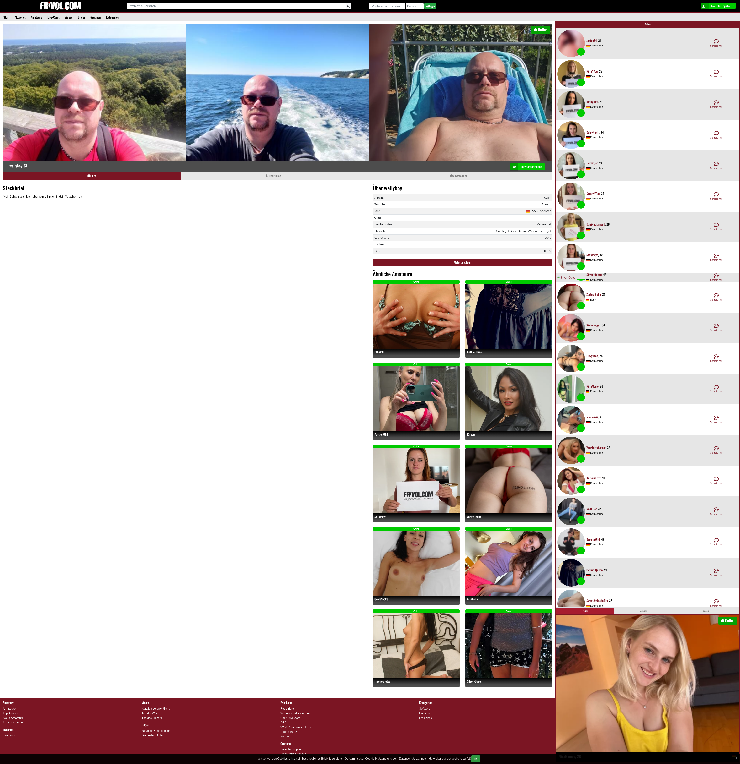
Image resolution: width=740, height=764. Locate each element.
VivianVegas (593, 325)
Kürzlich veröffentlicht (156, 709)
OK (475, 758)
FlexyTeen (592, 355)
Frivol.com (60, 5)
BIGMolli (379, 352)
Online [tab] (648, 24)
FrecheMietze (382, 681)
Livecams (9, 735)
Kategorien (112, 17)
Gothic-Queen (475, 352)
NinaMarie (592, 386)
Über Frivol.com (290, 718)
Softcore (424, 709)
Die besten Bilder (152, 735)
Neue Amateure (13, 718)
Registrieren (287, 709)
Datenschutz (288, 732)
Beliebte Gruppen (291, 749)
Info (93, 175)
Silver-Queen (474, 681)
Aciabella (472, 599)
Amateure (36, 17)
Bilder (81, 17)
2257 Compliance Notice (296, 727)
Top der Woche (151, 713)
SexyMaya (380, 517)
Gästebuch (461, 175)
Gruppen (95, 17)
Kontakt (285, 736)
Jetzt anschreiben (531, 166)
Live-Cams (53, 17)
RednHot (591, 508)
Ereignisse (425, 718)
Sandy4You (593, 193)
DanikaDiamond (595, 224)
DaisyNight (592, 132)
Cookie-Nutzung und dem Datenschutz (390, 758)
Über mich (274, 175)
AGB (283, 722)
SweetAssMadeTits (597, 600)
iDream (471, 434)
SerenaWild (593, 539)
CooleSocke (381, 599)
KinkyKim (592, 101)
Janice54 (591, 40)
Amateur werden (13, 722)
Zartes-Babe (474, 517)
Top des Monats (152, 718)
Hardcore (425, 713)
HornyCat (592, 163)
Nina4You (592, 71)
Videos (68, 17)
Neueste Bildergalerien (156, 731)
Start (6, 17)
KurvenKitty (593, 478)
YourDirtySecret (596, 447)
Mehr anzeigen (462, 262)
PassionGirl (381, 434)
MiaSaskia (592, 417)
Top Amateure (12, 713)
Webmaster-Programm (295, 713)
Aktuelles (20, 17)
